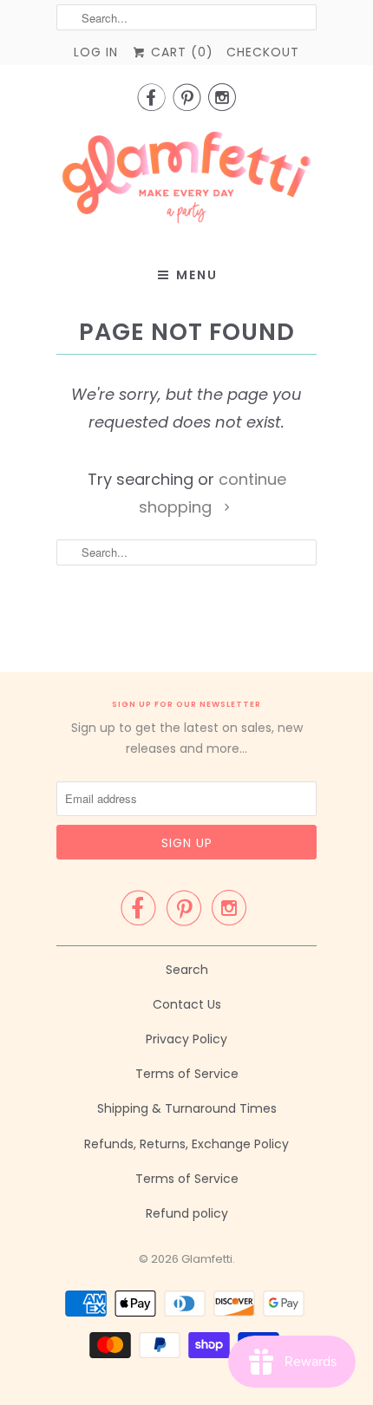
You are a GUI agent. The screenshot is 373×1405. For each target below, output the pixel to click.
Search (187, 969)
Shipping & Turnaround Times (187, 1108)
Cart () (180, 52)
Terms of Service (187, 1073)
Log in (96, 52)
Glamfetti (206, 1259)
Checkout (262, 52)
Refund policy (187, 1213)
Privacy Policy (186, 1039)
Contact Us (187, 1004)
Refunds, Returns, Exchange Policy (186, 1144)
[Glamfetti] (186, 182)
